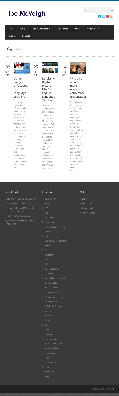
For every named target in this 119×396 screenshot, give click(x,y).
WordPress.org (88, 212)
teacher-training (51, 348)
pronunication (51, 301)
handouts (49, 255)
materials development (55, 278)
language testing (52, 269)
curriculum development (55, 241)
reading (48, 311)
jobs (46, 264)
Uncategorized (51, 362)
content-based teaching (55, 227)
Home (11, 29)
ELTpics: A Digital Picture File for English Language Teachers (48, 89)
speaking (48, 334)
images (48, 259)
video (47, 367)
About (11, 36)
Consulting (62, 29)
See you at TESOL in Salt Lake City (21, 199)
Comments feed (89, 208)
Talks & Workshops (40, 29)
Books (78, 29)
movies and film (52, 287)
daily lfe (48, 245)
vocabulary (49, 371)
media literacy (51, 283)
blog (47, 203)
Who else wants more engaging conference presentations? (79, 87)
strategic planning (52, 339)
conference (49, 217)
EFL (46, 250)
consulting (49, 222)
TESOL (48, 357)
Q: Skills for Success (53, 306)
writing (48, 376)
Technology (50, 353)
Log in (84, 199)
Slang (47, 325)
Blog (22, 29)
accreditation (50, 199)
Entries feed (87, 203)
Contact (26, 36)
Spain (47, 329)
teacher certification (53, 343)
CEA (46, 208)
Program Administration (55, 297)
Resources (93, 29)
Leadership (49, 273)
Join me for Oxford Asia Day (19, 216)
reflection (49, 315)
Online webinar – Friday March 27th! (22, 203)
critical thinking (51, 231)
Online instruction (52, 292)
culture (48, 236)
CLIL (46, 212)
